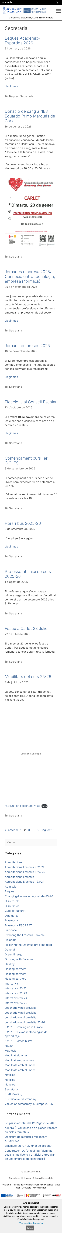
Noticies (10, 1079)
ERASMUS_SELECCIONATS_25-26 (22, 806)
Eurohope (11, 930)
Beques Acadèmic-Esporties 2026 (22, 40)
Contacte (26, 1187)
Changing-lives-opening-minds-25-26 (29, 896)
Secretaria (26, 96)
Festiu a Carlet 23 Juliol (26, 628)
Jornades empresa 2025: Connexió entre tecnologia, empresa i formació (30, 276)
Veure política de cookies (31, 1223)
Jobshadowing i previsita (21, 1007)
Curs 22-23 (12, 906)
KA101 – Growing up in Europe (24, 1027)
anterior (11, 830)
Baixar (44, 806)
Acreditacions (13, 862)
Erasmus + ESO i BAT (18, 925)
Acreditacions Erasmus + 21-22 (25, 867)
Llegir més (11, 86)
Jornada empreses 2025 (27, 345)
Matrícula (11, 1050)
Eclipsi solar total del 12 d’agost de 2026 (30, 1123)
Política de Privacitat (23, 1184)
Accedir (8, 2)
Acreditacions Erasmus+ (20, 876)
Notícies (10, 1074)
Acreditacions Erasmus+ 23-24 (24, 881)
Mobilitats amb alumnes (20, 1065)
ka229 (9, 1045)
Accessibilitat (39, 1187)
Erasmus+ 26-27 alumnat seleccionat (28, 1145)
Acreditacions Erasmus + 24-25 (25, 872)
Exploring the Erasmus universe (25, 935)
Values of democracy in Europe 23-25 (29, 1104)
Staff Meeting (13, 1094)
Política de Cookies (43, 1184)
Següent (48, 830)
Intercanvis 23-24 (16, 998)
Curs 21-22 (12, 901)
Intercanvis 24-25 (16, 1003)
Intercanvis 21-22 (16, 988)
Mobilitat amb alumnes (19, 1060)
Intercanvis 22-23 (16, 993)
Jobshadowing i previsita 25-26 (25, 1022)
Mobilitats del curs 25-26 (28, 676)
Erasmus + (11, 920)
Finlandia (10, 939)
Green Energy (13, 954)
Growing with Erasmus (19, 959)
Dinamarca (11, 915)
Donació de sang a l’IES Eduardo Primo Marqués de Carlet (30, 116)
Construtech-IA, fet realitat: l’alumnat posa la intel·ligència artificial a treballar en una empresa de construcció (30, 1154)
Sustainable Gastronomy (20, 1099)
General (10, 949)
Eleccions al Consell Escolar (31, 402)
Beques (14, 96)
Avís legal (6, 1184)
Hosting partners (15, 969)
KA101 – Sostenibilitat (18, 1041)
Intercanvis (12, 983)
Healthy (10, 964)
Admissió (11, 886)
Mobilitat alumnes (16, 1055)
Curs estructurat (15, 910)
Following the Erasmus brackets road (28, 944)
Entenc (30, 1228)
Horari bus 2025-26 (23, 523)
